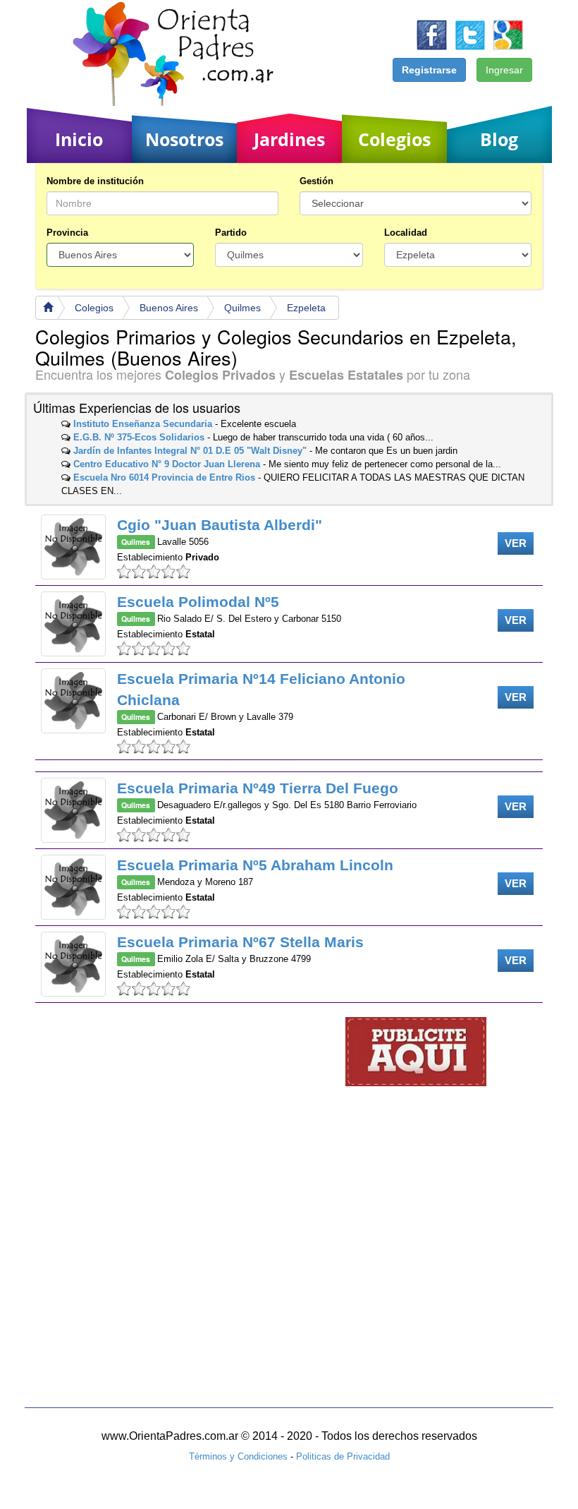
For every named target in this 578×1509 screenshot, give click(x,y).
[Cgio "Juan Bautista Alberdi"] (73, 547)
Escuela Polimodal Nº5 (198, 602)
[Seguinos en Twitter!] (470, 34)
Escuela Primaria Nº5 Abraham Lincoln (255, 865)
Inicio (79, 139)
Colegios (394, 139)
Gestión (316, 181)
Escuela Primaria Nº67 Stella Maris (240, 942)
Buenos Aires (169, 307)
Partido (231, 232)
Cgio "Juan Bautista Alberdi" (219, 525)
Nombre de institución (95, 181)
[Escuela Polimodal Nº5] (73, 623)
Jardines (289, 139)
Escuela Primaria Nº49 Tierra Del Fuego (257, 788)
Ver (516, 543)
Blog (499, 139)
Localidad (405, 232)
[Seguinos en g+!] (508, 34)
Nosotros (184, 139)
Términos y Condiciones (238, 1456)
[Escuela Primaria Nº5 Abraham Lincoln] (73, 887)
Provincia (67, 232)
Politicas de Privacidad (343, 1456)
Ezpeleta (306, 307)
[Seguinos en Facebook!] (432, 34)
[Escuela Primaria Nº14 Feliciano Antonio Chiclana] (73, 700)
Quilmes (242, 307)
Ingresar (504, 70)
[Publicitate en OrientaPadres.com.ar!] (415, 1051)
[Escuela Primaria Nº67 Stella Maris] (73, 964)
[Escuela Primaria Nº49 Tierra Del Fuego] (73, 810)
